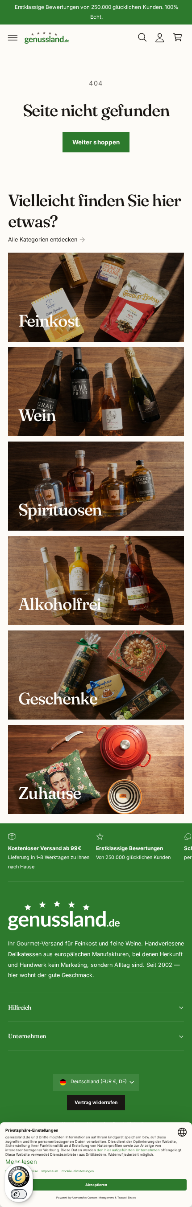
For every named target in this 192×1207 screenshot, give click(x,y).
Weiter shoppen (96, 142)
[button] (13, 37)
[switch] (19, 1194)
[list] (96, 852)
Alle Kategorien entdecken (42, 239)
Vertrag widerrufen (96, 1102)
